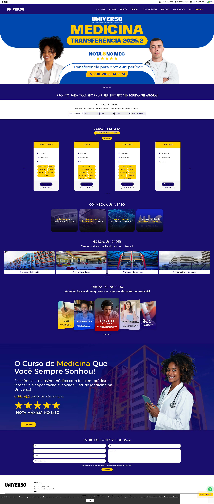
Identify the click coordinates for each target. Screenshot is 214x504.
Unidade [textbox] (87, 45)
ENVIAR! (107, 401)
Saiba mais (46, 119)
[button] (105, 125)
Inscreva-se (46, 116)
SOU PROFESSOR (167, 2)
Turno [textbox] (118, 45)
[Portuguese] (208, 2)
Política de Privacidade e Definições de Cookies (162, 497)
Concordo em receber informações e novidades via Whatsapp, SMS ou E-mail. (107, 397)
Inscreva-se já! (205, 494)
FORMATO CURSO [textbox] (74, 45)
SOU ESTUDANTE (182, 2)
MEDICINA (199, 9)
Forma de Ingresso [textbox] (138, 45)
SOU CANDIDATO (198, 2)
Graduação (107, 70)
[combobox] (75, 45)
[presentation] (24, 101)
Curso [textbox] (102, 45)
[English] (211, 2)
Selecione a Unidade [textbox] (40, 393)
